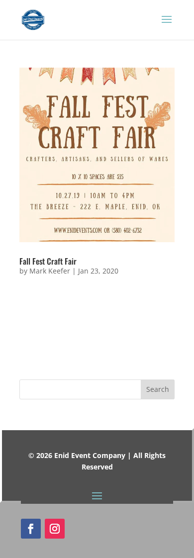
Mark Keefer (49, 271)
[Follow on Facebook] (31, 529)
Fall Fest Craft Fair (48, 261)
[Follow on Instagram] (55, 529)
